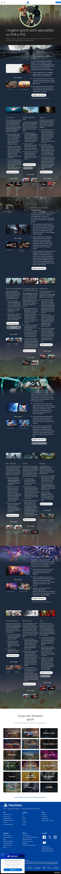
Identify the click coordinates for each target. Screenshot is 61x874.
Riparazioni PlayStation (8, 841)
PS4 (23, 816)
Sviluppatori (25, 843)
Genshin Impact (17, 626)
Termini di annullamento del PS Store (30, 837)
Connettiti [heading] (44, 833)
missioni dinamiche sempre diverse (13, 128)
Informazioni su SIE (7, 814)
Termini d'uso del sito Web (38, 867)
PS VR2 (24, 818)
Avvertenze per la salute (28, 841)
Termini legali (24, 867)
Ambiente (44, 814)
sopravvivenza (42, 467)
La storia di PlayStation (8, 824)
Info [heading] (4, 812)
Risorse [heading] (24, 833)
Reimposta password (7, 843)
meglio (48, 669)
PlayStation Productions (8, 820)
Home (4, 808)
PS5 (23, 814)
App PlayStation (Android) (47, 848)
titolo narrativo (29, 293)
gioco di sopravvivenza (15, 123)
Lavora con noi (6, 816)
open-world (41, 127)
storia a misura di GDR (12, 480)
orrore (39, 426)
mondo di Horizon (45, 594)
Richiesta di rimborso (7, 845)
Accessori (25, 822)
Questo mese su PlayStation (13, 808)
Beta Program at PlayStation (48, 850)
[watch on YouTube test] (14, 86)
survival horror (29, 623)
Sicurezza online (45, 818)
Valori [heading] (43, 812)
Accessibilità (44, 816)
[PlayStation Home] (28, 2)
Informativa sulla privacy (30, 867)
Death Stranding (46, 64)
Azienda (5, 822)
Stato (4, 839)
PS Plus (24, 820)
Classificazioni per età (27, 839)
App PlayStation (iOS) (46, 846)
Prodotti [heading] (25, 812)
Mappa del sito (44, 867)
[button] (11, 85)
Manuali (5, 847)
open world (32, 134)
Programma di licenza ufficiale (29, 845)
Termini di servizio (26, 835)
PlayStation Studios (7, 818)
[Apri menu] (2, 2)
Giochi (24, 824)
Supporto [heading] (5, 833)
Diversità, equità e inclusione (48, 820)
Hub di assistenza (7, 835)
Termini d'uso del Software (56, 867)
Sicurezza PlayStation (7, 837)
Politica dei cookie (49, 867)
